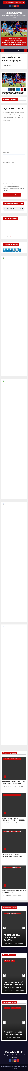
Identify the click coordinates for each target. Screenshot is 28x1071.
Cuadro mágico (6, 42)
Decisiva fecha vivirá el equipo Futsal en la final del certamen (13, 984)
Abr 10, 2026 (7, 859)
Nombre (6, 153)
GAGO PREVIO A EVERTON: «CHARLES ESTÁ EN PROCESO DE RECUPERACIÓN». (13, 820)
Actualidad (6, 758)
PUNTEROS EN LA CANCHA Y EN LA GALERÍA (12, 937)
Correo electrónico (9, 162)
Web (4, 172)
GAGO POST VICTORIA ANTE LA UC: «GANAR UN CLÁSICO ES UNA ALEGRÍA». (13, 784)
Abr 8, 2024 (8, 943)
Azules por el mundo (16, 1008)
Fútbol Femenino (21, 42)
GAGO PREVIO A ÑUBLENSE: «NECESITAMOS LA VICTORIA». (12, 855)
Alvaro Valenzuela (17, 786)
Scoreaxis (12, 236)
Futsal (13, 960)
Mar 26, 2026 (7, 895)
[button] (21, 50)
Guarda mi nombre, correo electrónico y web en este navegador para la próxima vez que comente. (13, 187)
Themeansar (14, 1068)
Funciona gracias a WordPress (9, 1066)
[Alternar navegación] (18, 50)
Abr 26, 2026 (7, 786)
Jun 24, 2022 (9, 990)
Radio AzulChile (14, 12)
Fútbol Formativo (8, 44)
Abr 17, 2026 (7, 823)
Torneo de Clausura (18, 44)
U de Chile (13, 42)
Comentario (7, 120)
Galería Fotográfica (16, 913)
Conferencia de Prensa (16, 758)
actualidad (19, 40)
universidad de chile (10, 40)
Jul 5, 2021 (8, 1037)
